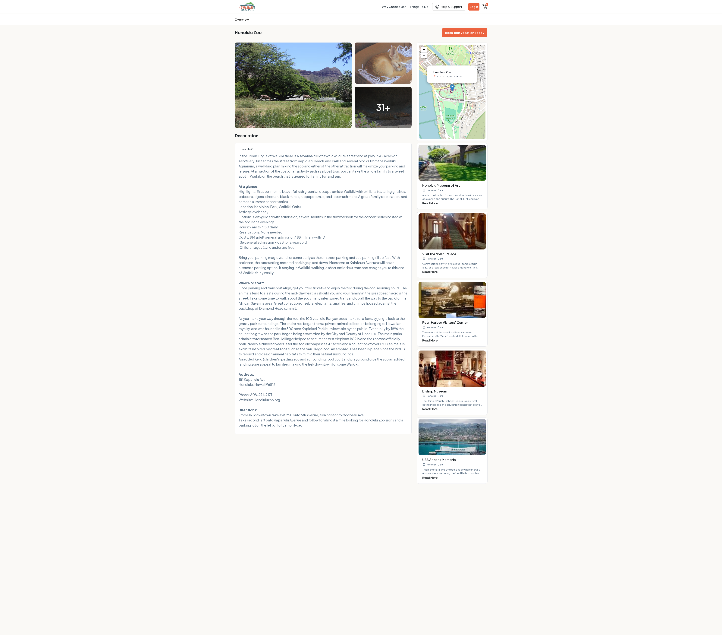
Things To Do (419, 7)
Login (474, 7)
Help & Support (451, 7)
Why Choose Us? (394, 7)
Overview (242, 19)
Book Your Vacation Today (464, 33)
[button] (452, 88)
